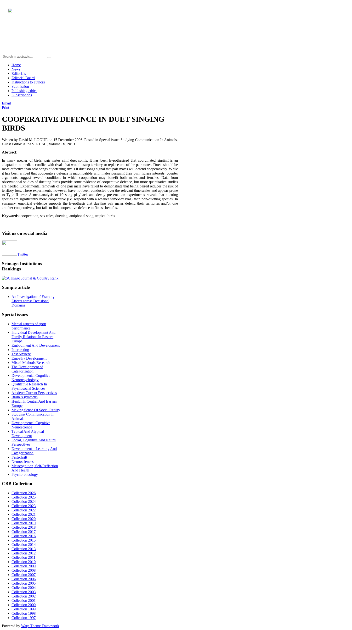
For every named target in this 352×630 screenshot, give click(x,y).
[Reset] (49, 57)
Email (6, 103)
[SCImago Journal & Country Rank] (30, 278)
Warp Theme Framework (40, 626)
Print (5, 107)
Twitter (22, 254)
